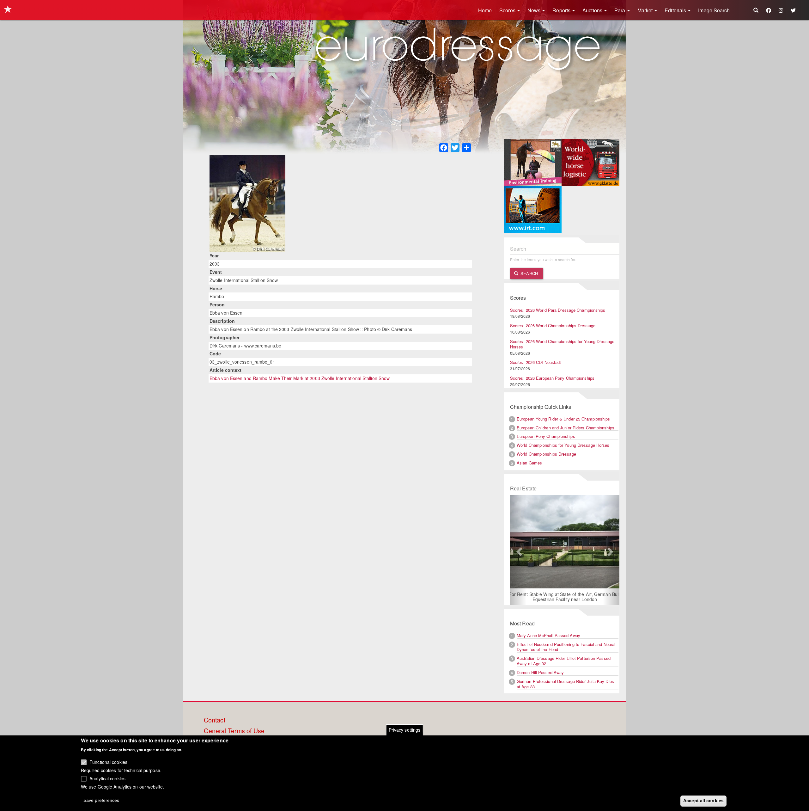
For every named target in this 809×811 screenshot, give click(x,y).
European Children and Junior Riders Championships (565, 428)
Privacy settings (405, 730)
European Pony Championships (546, 436)
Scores (508, 10)
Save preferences (101, 800)
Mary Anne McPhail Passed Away (548, 635)
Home (485, 10)
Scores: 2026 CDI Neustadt (535, 362)
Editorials (676, 10)
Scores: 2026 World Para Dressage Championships (557, 310)
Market (645, 10)
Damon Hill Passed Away (540, 672)
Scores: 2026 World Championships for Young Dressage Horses (562, 344)
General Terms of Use (234, 731)
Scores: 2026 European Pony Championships (552, 378)
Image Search (714, 10)
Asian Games (529, 463)
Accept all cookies (703, 800)
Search (528, 273)
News (534, 10)
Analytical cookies (107, 778)
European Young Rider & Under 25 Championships (563, 419)
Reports (562, 10)
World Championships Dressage (546, 454)
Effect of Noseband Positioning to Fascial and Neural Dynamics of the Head (566, 647)
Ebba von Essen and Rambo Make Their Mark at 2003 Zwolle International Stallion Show (300, 378)
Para (620, 10)
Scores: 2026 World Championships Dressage (552, 326)
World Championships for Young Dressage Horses (563, 445)
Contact (214, 720)
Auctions (593, 10)
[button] (518, 550)
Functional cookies (108, 762)
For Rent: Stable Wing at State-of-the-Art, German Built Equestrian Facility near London (565, 597)
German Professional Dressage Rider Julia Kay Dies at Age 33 (565, 684)
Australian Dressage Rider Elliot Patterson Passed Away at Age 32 (564, 661)
